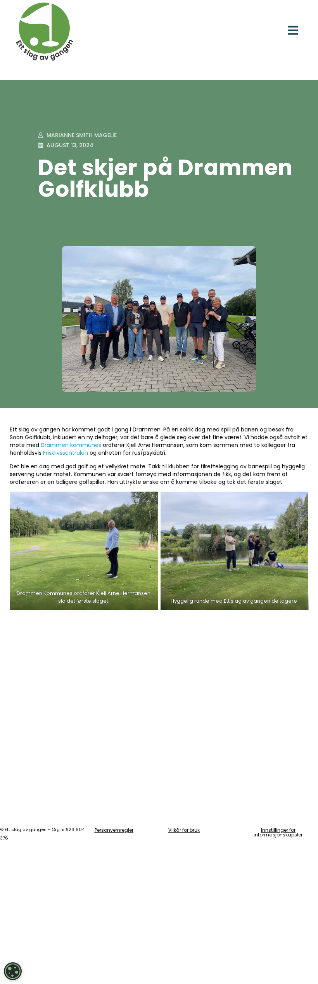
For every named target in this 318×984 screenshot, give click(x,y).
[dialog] (13, 971)
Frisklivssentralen (65, 453)
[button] (293, 30)
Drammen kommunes (71, 445)
